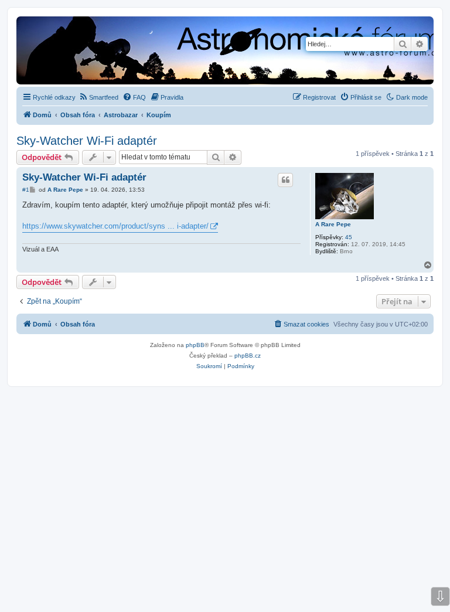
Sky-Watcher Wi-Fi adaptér (86, 140)
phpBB (195, 345)
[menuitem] (98, 97)
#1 (25, 189)
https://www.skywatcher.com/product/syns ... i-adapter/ (115, 226)
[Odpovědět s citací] (285, 180)
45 (348, 237)
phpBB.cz (247, 355)
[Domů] (159, 51)
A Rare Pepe (333, 224)
